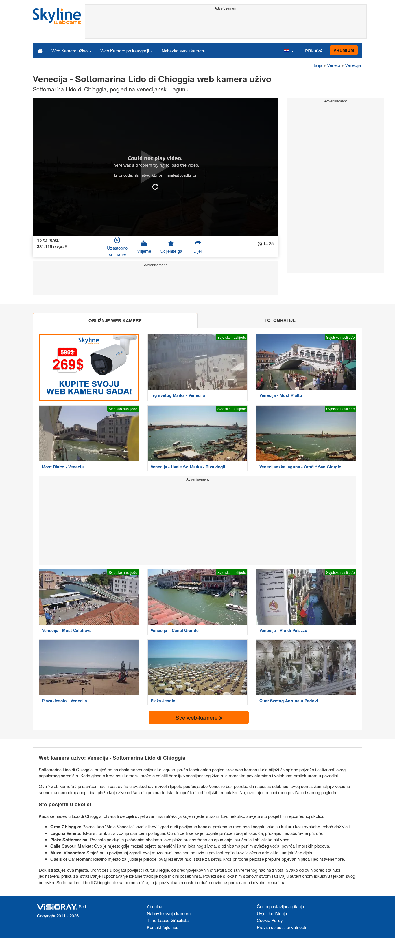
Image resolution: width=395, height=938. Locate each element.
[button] (288, 50)
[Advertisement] (225, 25)
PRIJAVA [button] (314, 50)
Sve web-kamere (197, 717)
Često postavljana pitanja (280, 906)
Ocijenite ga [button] (171, 251)
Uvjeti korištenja (272, 913)
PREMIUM (343, 50)
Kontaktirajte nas (162, 927)
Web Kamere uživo (70, 50)
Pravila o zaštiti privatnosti (281, 927)
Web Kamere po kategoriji (125, 50)
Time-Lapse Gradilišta (168, 920)
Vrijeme (144, 251)
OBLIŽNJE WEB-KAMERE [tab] (115, 320)
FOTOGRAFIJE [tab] (280, 320)
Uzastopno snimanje (117, 251)
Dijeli (197, 251)
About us (155, 906)
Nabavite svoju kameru (183, 50)
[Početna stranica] (40, 50)
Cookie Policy (270, 920)
